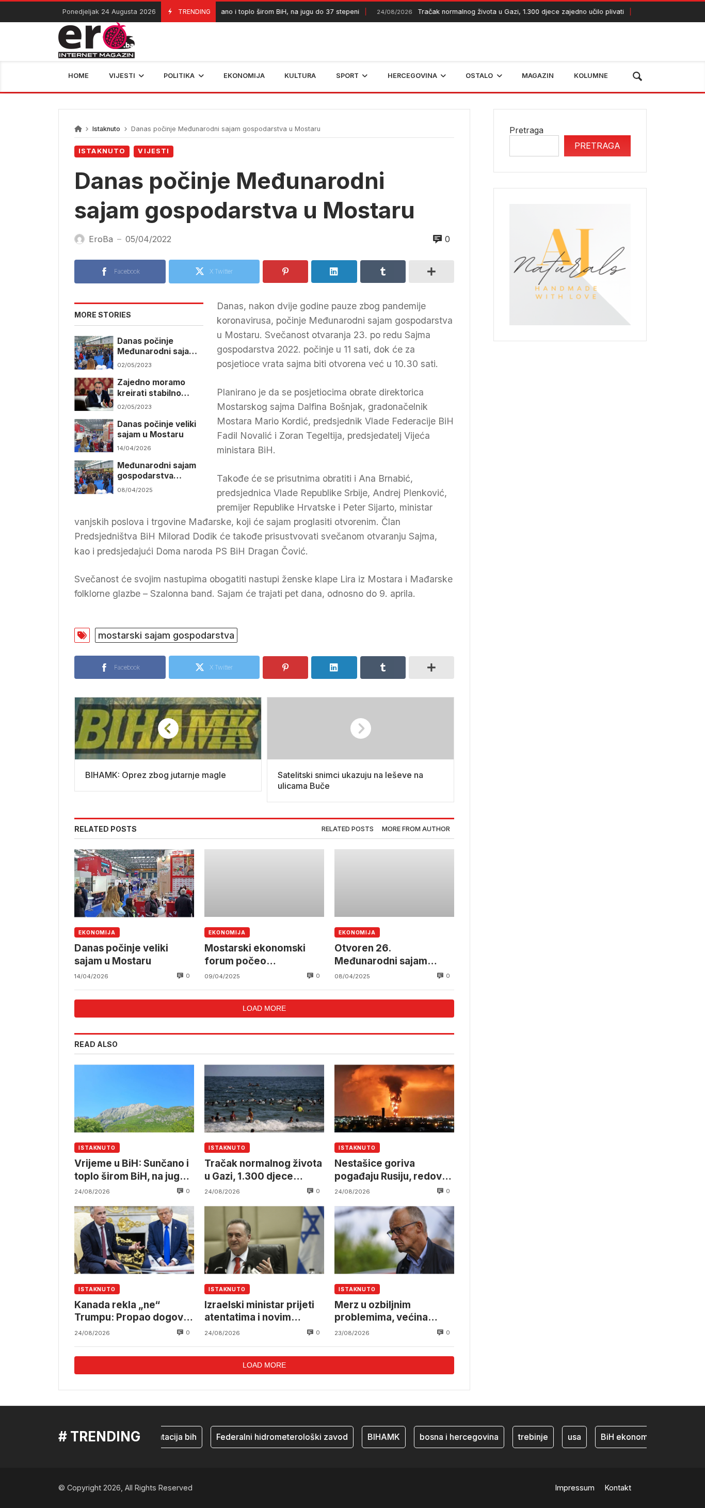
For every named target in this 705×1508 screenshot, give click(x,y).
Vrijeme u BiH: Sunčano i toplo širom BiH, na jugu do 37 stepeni (220, 11)
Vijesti (153, 151)
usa (557, 1437)
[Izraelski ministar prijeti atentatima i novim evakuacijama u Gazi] (264, 1240)
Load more (264, 1008)
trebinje (516, 1437)
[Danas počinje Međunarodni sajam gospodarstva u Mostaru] (93, 352)
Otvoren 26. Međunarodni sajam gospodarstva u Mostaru (392, 954)
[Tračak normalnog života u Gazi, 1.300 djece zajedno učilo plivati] (264, 1098)
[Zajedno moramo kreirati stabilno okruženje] (93, 393)
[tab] (347, 829)
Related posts (348, 829)
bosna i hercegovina (441, 1437)
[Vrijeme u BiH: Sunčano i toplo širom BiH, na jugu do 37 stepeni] (134, 1098)
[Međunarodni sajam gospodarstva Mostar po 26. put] (93, 477)
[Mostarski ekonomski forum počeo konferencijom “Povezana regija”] (264, 883)
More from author (416, 829)
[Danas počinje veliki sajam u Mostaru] (93, 435)
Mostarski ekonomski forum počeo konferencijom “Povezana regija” (255, 954)
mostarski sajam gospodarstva (166, 635)
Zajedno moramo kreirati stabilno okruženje (151, 388)
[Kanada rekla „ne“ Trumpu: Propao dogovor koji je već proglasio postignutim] (134, 1240)
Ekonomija (97, 932)
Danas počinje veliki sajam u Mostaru (156, 429)
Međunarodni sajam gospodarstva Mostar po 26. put (156, 471)
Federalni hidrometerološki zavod (264, 1437)
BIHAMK (366, 1437)
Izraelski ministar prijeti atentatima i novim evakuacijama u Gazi (259, 1311)
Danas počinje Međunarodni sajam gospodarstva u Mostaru (156, 346)
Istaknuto (106, 129)
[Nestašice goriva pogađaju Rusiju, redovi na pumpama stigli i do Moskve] (394, 1098)
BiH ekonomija (611, 1437)
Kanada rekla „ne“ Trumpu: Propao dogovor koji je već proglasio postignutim (134, 1311)
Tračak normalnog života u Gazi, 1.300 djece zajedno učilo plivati (480, 11)
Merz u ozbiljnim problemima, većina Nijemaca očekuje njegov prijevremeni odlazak (394, 1311)
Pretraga (526, 130)
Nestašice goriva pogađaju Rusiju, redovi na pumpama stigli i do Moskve (389, 1170)
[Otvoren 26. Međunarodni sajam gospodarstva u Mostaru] (394, 883)
